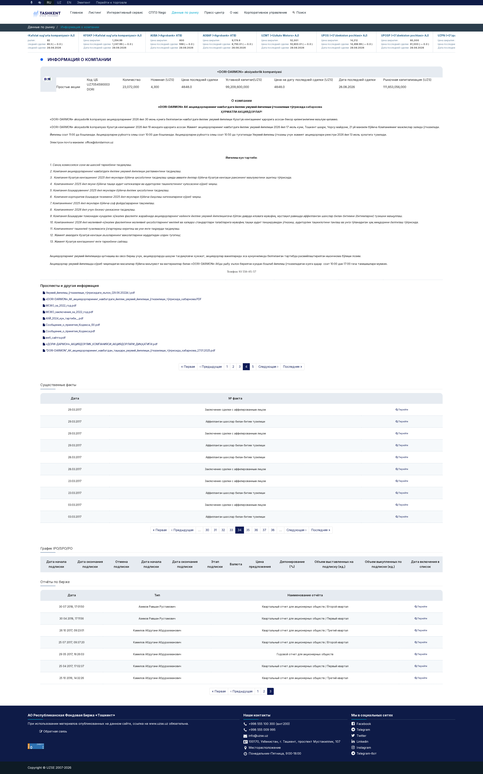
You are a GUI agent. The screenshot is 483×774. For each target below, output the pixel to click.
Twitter (361, 736)
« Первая (188, 366)
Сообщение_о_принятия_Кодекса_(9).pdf (72, 324)
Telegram (363, 730)
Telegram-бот (367, 753)
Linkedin (362, 741)
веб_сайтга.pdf (55, 337)
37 (264, 530)
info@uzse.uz (258, 736)
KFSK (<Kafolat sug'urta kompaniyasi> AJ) (34, 35)
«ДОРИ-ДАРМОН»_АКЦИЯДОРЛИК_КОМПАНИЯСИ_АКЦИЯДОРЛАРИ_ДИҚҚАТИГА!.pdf (101, 344)
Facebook (364, 724)
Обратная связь (55, 731)
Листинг (94, 12)
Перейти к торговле (111, 2)
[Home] (47, 14)
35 (248, 530)
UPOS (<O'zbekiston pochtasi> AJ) (332, 35)
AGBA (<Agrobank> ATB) (154, 35)
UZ (59, 2)
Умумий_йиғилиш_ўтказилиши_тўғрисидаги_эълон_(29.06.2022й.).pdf (90, 292)
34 (240, 530)
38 (273, 530)
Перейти (403, 409)
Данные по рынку (185, 12)
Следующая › (268, 366)
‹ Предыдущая (211, 366)
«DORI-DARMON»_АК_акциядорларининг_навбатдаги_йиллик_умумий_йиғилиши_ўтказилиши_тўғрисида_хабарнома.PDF (123, 299)
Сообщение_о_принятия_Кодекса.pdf (70, 331)
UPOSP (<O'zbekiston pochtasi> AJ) (393, 35)
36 (256, 530)
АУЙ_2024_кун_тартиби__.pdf (64, 318)
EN (69, 2)
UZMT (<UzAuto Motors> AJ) (268, 35)
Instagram (364, 747)
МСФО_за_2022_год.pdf (60, 305)
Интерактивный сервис (125, 12)
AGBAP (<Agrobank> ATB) (207, 35)
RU (49, 2)
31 (215, 530)
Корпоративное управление (265, 12)
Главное (76, 12)
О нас (234, 12)
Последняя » (292, 366)
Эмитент (83, 2)
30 (207, 530)
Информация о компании (80, 27)
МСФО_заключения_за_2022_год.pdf (69, 312)
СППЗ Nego (157, 12)
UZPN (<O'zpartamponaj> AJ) (445, 35)
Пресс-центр (214, 12)
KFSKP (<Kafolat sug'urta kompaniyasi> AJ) (100, 35)
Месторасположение (265, 747)
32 (223, 530)
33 (231, 530)
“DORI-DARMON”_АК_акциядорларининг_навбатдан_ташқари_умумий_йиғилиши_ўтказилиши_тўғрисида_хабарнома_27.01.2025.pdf (130, 350)
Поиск (301, 12)
